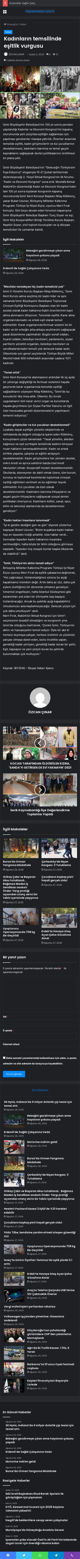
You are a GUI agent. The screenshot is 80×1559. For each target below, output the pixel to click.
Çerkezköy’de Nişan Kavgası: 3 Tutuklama (56, 863)
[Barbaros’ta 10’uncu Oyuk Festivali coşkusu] (14, 1369)
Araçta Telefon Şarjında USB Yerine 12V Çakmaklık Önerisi (51, 1292)
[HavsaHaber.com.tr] (40, 11)
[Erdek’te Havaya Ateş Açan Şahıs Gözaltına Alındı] (59, 918)
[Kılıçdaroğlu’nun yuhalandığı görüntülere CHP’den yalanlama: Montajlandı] (14, 1335)
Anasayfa (11, 24)
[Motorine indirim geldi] (14, 1147)
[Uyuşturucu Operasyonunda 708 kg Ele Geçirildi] (21, 916)
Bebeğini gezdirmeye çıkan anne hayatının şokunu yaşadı (49, 1117)
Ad (5, 1016)
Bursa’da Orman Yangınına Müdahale (17, 863)
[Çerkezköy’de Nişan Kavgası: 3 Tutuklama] (59, 848)
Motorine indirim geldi (42, 1142)
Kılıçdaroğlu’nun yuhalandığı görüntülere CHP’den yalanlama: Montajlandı (49, 1334)
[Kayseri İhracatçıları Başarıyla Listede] (14, 1386)
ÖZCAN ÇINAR (16, 54)
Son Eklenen (40, 1090)
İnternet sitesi (11, 1044)
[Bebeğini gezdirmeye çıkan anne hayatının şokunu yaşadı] (13, 255)
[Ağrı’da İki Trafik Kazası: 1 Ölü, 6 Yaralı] (14, 1353)
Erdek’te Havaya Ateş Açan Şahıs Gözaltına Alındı (56, 934)
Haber (23, 24)
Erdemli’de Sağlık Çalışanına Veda (28, 3)
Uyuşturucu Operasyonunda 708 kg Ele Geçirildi (19, 932)
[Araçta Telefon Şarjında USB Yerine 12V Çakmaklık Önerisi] (14, 1295)
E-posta (8, 1030)
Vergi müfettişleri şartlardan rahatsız (29, 1306)
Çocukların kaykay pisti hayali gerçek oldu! (57, 878)
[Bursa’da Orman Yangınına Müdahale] (21, 848)
